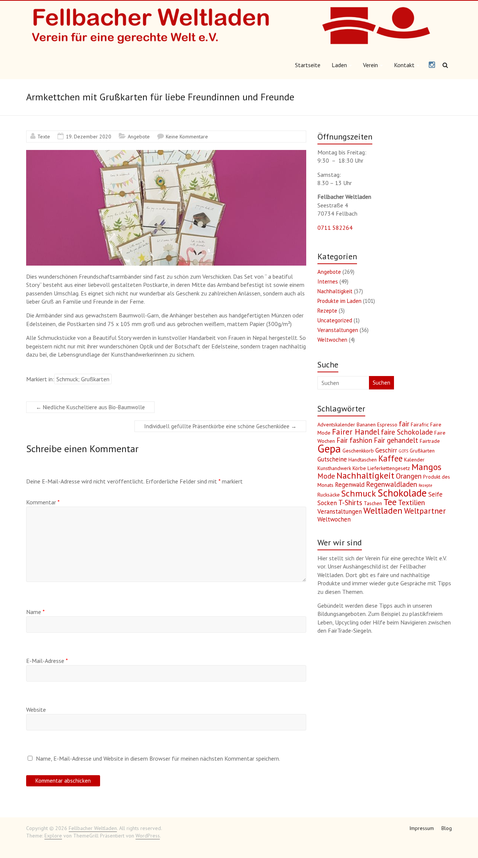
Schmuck (358, 493)
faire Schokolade (407, 432)
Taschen (373, 503)
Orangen (409, 476)
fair (404, 423)
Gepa (329, 448)
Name (35, 612)
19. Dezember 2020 (88, 136)
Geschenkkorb (358, 450)
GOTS (403, 451)
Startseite (307, 65)
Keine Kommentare (187, 136)
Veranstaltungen (337, 330)
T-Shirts (350, 502)
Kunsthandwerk (334, 468)
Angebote (139, 136)
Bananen (366, 424)
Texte (43, 136)
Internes (327, 281)
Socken (327, 503)
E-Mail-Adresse (47, 660)
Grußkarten (422, 450)
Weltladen (383, 510)
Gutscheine (332, 459)
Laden (339, 65)
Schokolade (402, 493)
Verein (370, 65)
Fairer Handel (355, 432)
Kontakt (404, 65)
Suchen (381, 382)
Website (36, 709)
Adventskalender (336, 424)
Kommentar (43, 502)
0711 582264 (335, 227)
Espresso (387, 424)
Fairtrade (430, 441)
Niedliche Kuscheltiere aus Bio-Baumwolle (90, 407)
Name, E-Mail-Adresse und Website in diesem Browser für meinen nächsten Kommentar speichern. (158, 758)
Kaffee (390, 458)
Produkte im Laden (339, 300)
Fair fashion (354, 440)
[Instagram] (432, 65)
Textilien (411, 502)
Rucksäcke (328, 494)
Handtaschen (362, 459)
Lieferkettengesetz (388, 468)
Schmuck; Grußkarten (82, 379)
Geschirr (386, 450)
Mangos (426, 467)
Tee (390, 502)
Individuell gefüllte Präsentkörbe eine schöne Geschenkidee (220, 426)
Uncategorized (334, 320)
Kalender (414, 459)
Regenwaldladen (391, 484)
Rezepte (327, 310)
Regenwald (349, 484)
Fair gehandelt (396, 440)
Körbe (359, 468)
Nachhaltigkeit (335, 291)
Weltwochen (332, 339)
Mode (326, 476)
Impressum (421, 828)
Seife (435, 494)
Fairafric (420, 424)
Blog (446, 828)
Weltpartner (425, 511)
